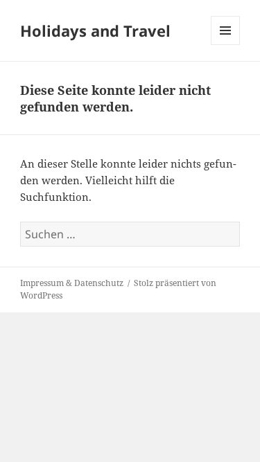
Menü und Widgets (225, 44)
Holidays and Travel (95, 30)
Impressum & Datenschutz (71, 283)
